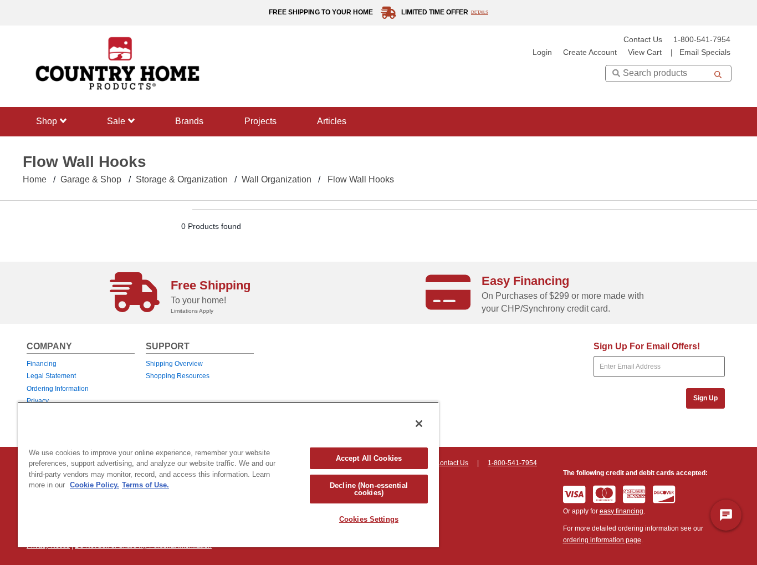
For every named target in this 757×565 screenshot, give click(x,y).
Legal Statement (51, 376)
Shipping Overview (174, 364)
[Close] (419, 423)
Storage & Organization (182, 179)
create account (590, 52)
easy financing (621, 511)
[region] (228, 474)
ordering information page (602, 540)
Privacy (38, 401)
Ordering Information (58, 389)
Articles (331, 121)
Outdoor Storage (64, 251)
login (542, 52)
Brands (189, 121)
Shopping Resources (177, 376)
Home (35, 179)
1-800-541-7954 (701, 39)
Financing (42, 364)
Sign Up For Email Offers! (647, 346)
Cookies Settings (368, 519)
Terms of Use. (145, 485)
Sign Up (705, 398)
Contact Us (642, 39)
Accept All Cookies (369, 458)
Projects (260, 121)
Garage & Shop (90, 179)
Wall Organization (276, 179)
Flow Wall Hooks (361, 179)
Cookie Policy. (94, 485)
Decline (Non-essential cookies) (369, 489)
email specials (704, 52)
